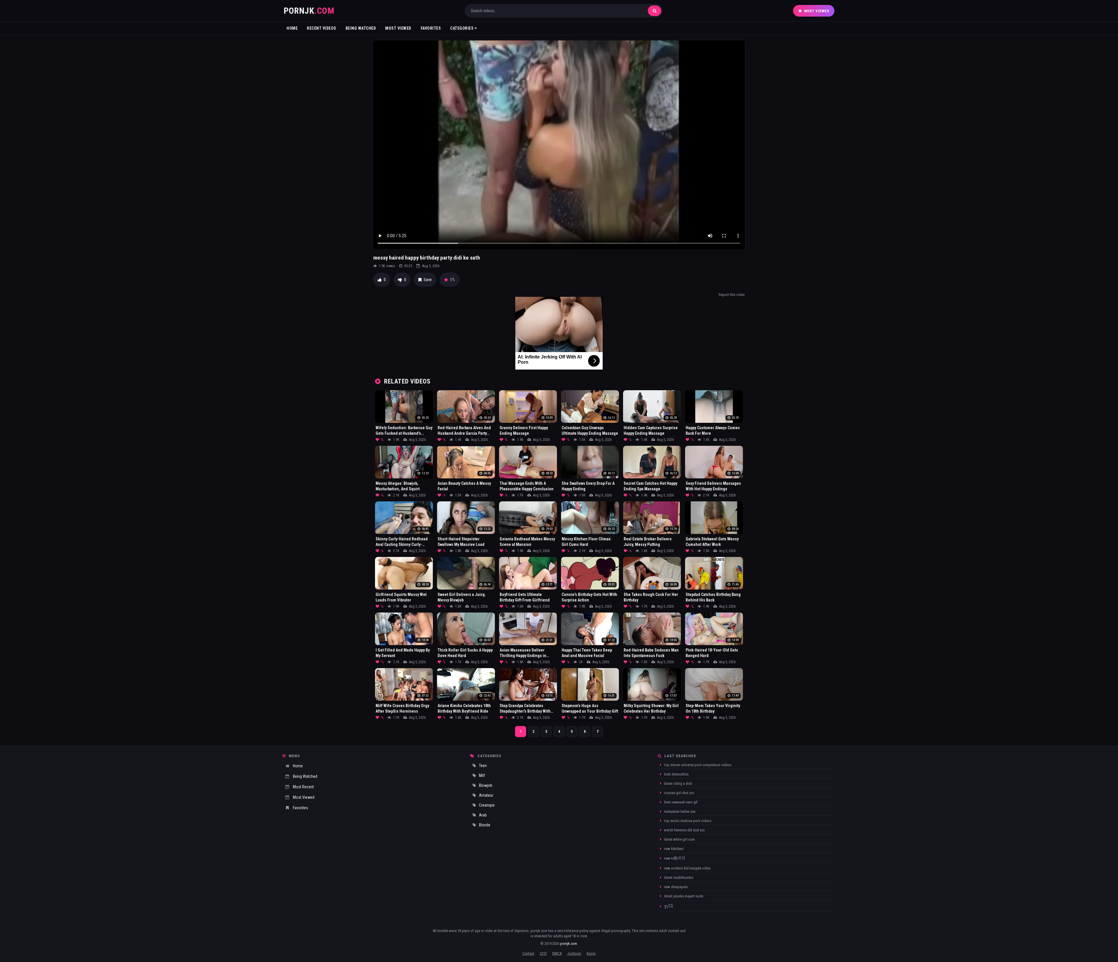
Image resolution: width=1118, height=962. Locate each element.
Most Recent (303, 786)
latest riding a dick (677, 783)
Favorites (431, 28)
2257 (543, 953)
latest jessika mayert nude (683, 896)
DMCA (557, 953)
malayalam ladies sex (679, 811)
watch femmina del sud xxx (684, 830)
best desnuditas (676, 774)
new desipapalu (675, 887)
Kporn (591, 953)
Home (292, 28)
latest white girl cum (679, 839)
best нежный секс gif (680, 802)
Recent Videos (321, 28)
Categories (462, 28)
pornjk (309, 11)
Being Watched (361, 28)
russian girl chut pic (678, 793)
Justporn (574, 953)
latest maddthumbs (678, 877)
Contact (528, 953)
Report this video (732, 294)
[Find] (654, 11)
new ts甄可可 (674, 858)
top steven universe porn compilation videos (697, 765)
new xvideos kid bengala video (687, 868)
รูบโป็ (668, 906)
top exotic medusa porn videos (687, 821)
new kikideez (673, 848)
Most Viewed (816, 11)
